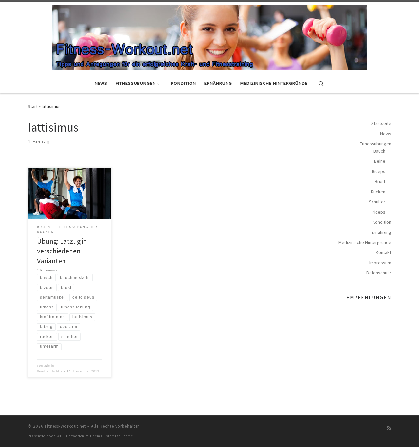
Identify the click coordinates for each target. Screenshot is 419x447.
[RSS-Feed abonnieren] (389, 428)
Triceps (378, 212)
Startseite (381, 123)
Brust (380, 181)
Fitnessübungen (375, 144)
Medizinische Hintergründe (364, 242)
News (385, 134)
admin (49, 365)
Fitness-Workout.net (65, 426)
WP (59, 436)
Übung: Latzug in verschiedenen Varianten (62, 251)
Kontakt (383, 252)
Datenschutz (378, 273)
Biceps (378, 171)
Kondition (382, 222)
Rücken (378, 192)
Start (33, 106)
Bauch (379, 151)
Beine (379, 161)
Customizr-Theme (117, 436)
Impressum (380, 263)
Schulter (377, 202)
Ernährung (381, 232)
